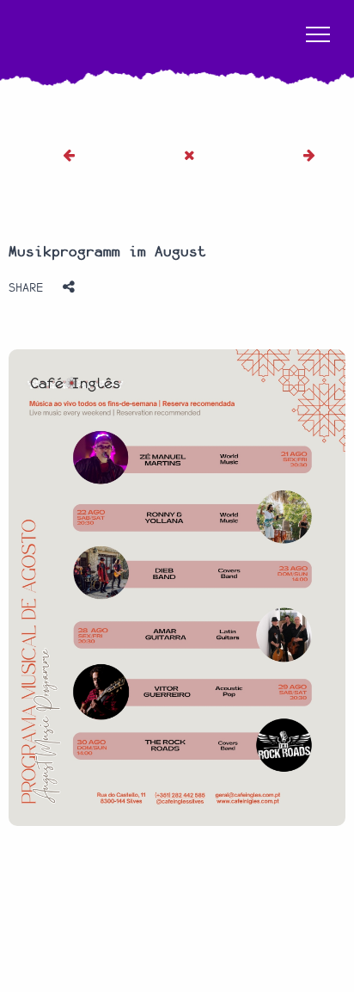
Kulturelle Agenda (156, 865)
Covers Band (166, 902)
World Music (278, 902)
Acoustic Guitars (80, 902)
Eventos (77, 865)
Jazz (222, 902)
